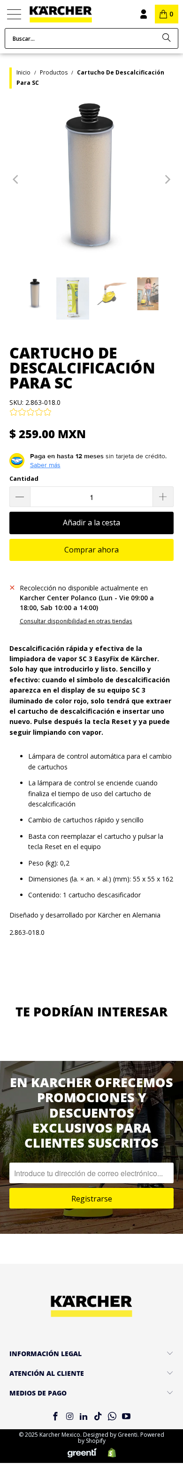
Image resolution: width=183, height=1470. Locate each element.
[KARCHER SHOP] (73, 14)
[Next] (166, 179)
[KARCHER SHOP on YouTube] (126, 1417)
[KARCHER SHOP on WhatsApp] (112, 1417)
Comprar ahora (91, 550)
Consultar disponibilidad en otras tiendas (76, 621)
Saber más (45, 465)
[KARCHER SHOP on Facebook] (55, 1417)
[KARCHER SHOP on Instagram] (69, 1417)
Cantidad (23, 478)
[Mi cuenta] (143, 14)
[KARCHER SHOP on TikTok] (98, 1417)
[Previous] (16, 179)
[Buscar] (166, 38)
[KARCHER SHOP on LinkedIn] (84, 1417)
